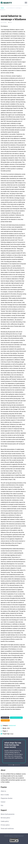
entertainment (12, 725)
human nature (5, 720)
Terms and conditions (7, 828)
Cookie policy (5, 821)
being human (5, 717)
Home (2, 8)
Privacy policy (5, 825)
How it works (5, 794)
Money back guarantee (7, 814)
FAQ (2, 805)
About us (3, 791)
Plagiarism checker (6, 798)
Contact (3, 802)
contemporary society (16, 717)
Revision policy (5, 817)
